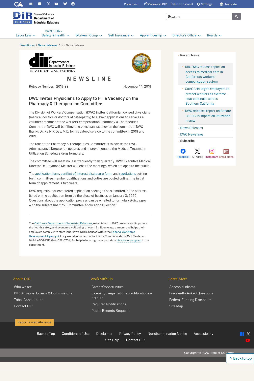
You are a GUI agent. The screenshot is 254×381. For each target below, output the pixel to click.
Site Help (112, 339)
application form (47, 173)
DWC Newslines (191, 134)
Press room (131, 4)
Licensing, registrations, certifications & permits (122, 295)
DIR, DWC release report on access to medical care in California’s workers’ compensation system (204, 74)
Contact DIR (23, 306)
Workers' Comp (87, 35)
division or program (129, 240)
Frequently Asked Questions (191, 293)
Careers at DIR (157, 4)
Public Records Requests (110, 310)
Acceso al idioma (182, 286)
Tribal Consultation (28, 299)
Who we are (23, 286)
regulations (127, 173)
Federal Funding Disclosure (190, 299)
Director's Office (184, 35)
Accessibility (203, 333)
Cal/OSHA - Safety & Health (53, 33)
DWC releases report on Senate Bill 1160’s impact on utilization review (207, 115)
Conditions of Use (75, 333)
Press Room (27, 45)
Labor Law (23, 35)
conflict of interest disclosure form (86, 173)
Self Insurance (118, 35)
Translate (230, 4)
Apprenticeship (151, 35)
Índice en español (182, 4)
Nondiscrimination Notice (167, 333)
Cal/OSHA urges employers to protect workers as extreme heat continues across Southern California (206, 96)
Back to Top (46, 333)
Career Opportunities (107, 286)
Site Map (176, 306)
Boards (212, 35)
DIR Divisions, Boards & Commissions (43, 293)
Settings (207, 4)
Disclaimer (104, 333)
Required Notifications (108, 304)
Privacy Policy (130, 333)
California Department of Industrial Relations (63, 223)
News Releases (47, 45)
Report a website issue (34, 322)
